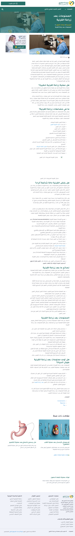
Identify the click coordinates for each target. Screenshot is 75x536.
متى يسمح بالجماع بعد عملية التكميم (22, 442)
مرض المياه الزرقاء (42, 146)
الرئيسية (68, 25)
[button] (2, 9)
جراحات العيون (60, 25)
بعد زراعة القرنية (39, 382)
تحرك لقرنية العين (55, 124)
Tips (64, 405)
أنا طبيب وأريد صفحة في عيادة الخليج (58, 531)
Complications (61, 401)
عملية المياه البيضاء (59, 246)
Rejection (62, 403)
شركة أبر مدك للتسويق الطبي (16, 531)
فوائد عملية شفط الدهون (60, 477)
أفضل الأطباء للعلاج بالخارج (53, 9)
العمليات (69, 9)
